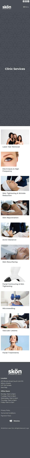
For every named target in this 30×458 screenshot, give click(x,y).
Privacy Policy (5, 410)
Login (27, 428)
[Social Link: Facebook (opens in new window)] (24, 1)
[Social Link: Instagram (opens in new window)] (26, 1)
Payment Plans (6, 416)
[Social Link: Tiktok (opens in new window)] (28, 1)
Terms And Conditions (8, 413)
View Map (4, 387)
